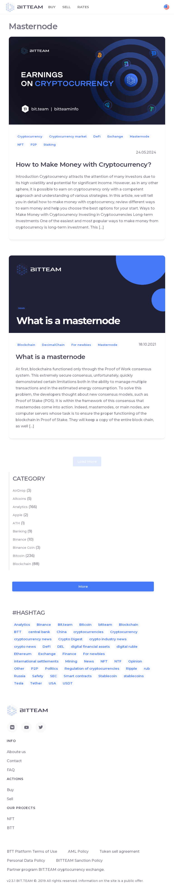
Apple (17, 515)
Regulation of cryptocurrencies (92, 668)
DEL (60, 646)
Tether (36, 683)
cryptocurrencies (88, 632)
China (62, 632)
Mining (71, 661)
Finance (69, 654)
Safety (37, 676)
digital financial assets (90, 646)
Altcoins (19, 499)
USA (52, 683)
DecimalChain (53, 345)
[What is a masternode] (87, 294)
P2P (34, 144)
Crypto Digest (70, 639)
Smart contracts (78, 676)
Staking (50, 144)
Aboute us (16, 752)
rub (147, 668)
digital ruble (127, 646)
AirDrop (19, 491)
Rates (83, 7)
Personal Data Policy (26, 860)
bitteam (105, 624)
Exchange (115, 136)
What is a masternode (50, 357)
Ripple (131, 668)
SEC (53, 676)
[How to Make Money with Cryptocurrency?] (87, 80)
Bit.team (65, 624)
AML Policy (78, 851)
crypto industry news (107, 639)
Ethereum (22, 654)
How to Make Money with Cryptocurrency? (83, 164)
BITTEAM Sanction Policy (79, 860)
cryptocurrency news (32, 639)
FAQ (11, 770)
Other (19, 668)
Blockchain (26, 345)
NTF (117, 661)
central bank (39, 632)
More (83, 586)
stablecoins (134, 676)
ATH (16, 523)
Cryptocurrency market (68, 136)
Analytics (20, 507)
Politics (51, 668)
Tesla (18, 683)
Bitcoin (18, 556)
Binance (19, 539)
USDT (68, 683)
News (89, 661)
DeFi (97, 136)
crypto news (25, 646)
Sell (66, 7)
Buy (52, 7)
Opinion (135, 661)
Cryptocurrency (29, 136)
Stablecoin (107, 676)
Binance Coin (24, 548)
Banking (20, 531)
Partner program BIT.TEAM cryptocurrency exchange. (55, 869)
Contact (14, 761)
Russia (19, 676)
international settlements (36, 661)
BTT (18, 632)
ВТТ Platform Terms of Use (32, 851)
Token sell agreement (119, 851)
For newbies (81, 345)
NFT (20, 144)
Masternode (139, 136)
